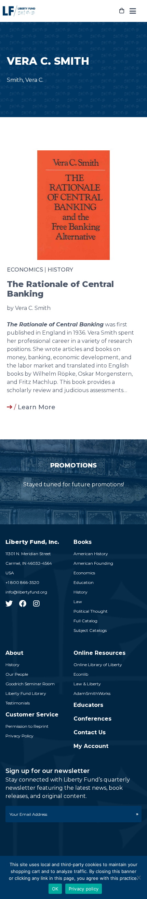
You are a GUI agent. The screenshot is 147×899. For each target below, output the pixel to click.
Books (83, 542)
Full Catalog (85, 620)
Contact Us (90, 732)
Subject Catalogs (90, 630)
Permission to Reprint (27, 726)
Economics (25, 269)
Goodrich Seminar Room (30, 683)
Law (78, 601)
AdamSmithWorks (92, 693)
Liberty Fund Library (25, 693)
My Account (91, 746)
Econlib (81, 674)
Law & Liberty (87, 683)
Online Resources (99, 653)
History (60, 269)
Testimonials (17, 703)
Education (84, 582)
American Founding (93, 563)
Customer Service (31, 714)
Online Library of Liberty (98, 664)
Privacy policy (84, 888)
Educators (88, 705)
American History (91, 553)
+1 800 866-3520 (22, 582)
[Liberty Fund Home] (19, 10)
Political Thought (91, 611)
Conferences (92, 718)
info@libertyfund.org (26, 592)
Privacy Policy (19, 735)
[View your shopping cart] (122, 11)
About (14, 653)
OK (55, 888)
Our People (16, 674)
